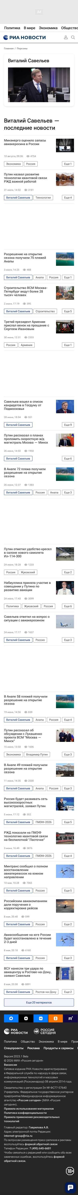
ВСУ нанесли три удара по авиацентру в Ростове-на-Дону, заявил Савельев (28, 972)
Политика (10, 1041)
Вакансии (10, 1064)
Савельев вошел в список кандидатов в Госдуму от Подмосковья (23, 405)
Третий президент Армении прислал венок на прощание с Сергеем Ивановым (26, 325)
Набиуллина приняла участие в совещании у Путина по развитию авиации (27, 586)
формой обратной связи (41, 1144)
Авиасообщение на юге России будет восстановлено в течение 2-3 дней (27, 938)
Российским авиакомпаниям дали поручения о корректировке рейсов (25, 904)
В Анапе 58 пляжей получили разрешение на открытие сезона (25, 700)
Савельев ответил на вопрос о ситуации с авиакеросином (27, 618)
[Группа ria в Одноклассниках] (55, 1018)
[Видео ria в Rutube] (70, 1018)
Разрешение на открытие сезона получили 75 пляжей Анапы (25, 257)
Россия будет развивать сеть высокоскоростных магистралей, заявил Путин (25, 802)
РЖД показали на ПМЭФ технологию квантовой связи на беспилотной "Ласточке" (26, 836)
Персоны (22, 48)
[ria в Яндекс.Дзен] (26, 1018)
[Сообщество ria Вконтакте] (41, 1018)
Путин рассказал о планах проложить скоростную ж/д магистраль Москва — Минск (26, 439)
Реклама (33, 1048)
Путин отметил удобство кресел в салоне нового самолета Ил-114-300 (28, 552)
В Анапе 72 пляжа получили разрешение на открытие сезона (25, 472)
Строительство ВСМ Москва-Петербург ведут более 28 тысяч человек (25, 291)
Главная (9, 48)
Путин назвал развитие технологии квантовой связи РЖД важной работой (25, 178)
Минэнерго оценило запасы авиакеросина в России (25, 142)
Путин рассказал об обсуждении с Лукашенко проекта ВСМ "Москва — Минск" (23, 735)
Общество (28, 1041)
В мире (62, 1041)
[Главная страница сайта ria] (24, 37)
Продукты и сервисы (58, 1048)
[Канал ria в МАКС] (11, 1018)
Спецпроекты (13, 1048)
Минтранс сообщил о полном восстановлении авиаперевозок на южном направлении (26, 872)
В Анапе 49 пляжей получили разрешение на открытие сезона (25, 768)
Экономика (46, 1041)
